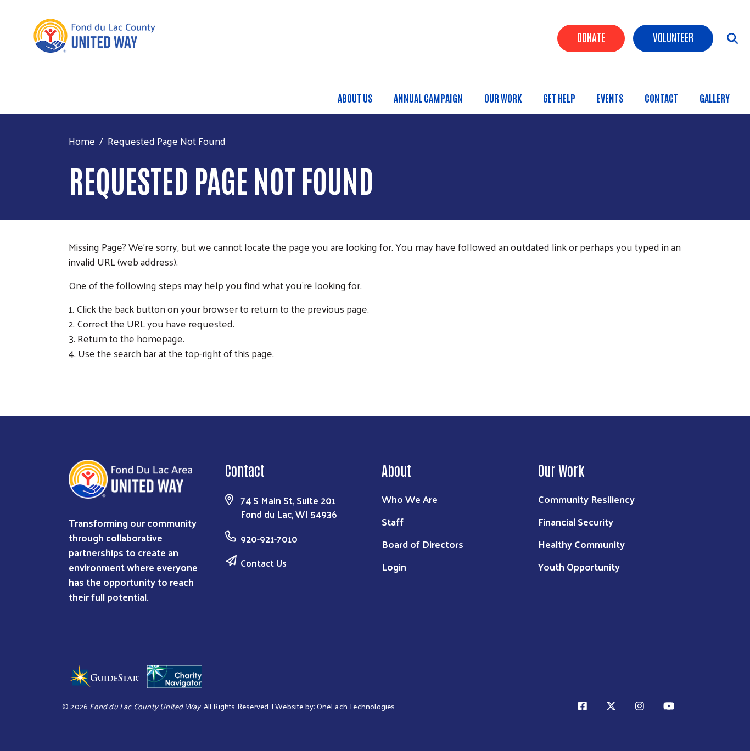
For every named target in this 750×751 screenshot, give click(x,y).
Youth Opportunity (579, 566)
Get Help (559, 97)
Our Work (503, 97)
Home (82, 140)
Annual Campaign (428, 97)
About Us (355, 97)
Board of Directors (422, 543)
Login (394, 566)
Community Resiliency (586, 498)
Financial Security (575, 521)
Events (610, 97)
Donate (591, 37)
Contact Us (263, 563)
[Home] (99, 35)
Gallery (714, 97)
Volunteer (673, 37)
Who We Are (410, 498)
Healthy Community (581, 543)
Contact (661, 97)
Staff (393, 521)
